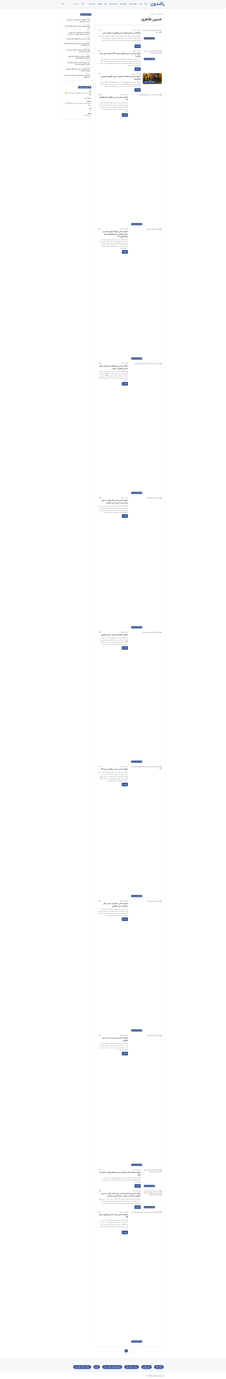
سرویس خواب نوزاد (131, 1367)
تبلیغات (100, 4)
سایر (105, 4)
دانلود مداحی (133, 4)
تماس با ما (92, 4)
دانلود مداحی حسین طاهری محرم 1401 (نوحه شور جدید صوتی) (120, 54)
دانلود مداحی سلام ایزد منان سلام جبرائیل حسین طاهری (116, 904)
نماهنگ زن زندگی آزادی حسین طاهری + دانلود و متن (121, 33)
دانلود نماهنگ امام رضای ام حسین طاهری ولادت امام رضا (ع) (120, 1173)
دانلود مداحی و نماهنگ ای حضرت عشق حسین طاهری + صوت (113, 367)
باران (90, 108)
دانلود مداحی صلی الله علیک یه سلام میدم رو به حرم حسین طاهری (115, 501)
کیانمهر (89, 113)
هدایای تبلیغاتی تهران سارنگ (112, 1367)
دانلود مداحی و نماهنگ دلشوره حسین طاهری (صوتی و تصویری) (121, 77)
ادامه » (137, 46)
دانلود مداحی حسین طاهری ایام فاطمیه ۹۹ (113, 98)
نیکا (90, 91)
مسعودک (89, 101)
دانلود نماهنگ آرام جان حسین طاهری (114, 634)
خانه (145, 4)
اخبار (140, 4)
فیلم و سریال (113, 4)
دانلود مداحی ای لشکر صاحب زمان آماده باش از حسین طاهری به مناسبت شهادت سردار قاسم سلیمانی (121, 1194)
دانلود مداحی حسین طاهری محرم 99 (114, 769)
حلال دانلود (159, 1367)
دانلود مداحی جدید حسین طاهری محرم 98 (113, 1215)
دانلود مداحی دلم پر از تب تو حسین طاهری (115, 1039)
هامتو (96, 1367)
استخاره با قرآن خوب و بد (82, 1367)
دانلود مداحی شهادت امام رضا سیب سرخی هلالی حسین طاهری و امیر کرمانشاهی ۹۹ (115, 234)
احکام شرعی (123, 4)
